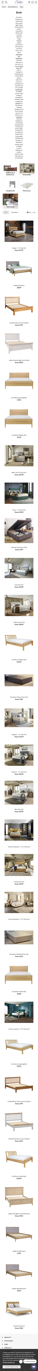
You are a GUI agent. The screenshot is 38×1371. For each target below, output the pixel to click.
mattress (18, 103)
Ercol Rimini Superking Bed (19, 398)
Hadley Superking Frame (19, 1288)
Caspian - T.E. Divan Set (19, 248)
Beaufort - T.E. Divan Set (19, 772)
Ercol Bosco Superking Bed (19, 1064)
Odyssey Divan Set (19, 622)
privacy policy (24, 1358)
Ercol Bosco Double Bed (19, 1176)
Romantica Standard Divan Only (19, 954)
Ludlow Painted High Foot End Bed (19, 360)
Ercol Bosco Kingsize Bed (19, 659)
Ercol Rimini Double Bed (19, 991)
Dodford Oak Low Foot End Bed (19, 323)
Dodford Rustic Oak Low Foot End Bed (19, 1101)
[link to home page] (19, 2)
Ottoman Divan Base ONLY (19, 547)
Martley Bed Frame (19, 1326)
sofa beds (19, 117)
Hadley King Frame (19, 285)
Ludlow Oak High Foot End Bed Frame (19, 1214)
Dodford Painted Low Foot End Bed (19, 1139)
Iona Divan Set (19, 585)
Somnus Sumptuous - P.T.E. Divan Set (19, 847)
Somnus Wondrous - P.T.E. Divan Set (19, 919)
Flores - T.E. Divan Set (19, 510)
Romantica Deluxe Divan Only (19, 697)
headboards (19, 89)
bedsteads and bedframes (19, 56)
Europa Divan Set (19, 882)
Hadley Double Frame (19, 1251)
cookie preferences (9, 1362)
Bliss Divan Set (19, 809)
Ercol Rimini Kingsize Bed (19, 435)
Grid (30, 212)
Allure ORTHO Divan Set (19, 472)
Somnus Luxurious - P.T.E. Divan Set (19, 1029)
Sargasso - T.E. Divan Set (19, 734)
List (34, 212)
